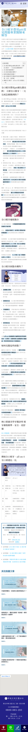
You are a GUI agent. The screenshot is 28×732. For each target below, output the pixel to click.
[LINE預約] (10, 727)
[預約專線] (17, 727)
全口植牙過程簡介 (9, 70)
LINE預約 (10, 729)
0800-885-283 (16, 539)
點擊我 (17, 542)
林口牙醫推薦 (5, 433)
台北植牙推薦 (9, 49)
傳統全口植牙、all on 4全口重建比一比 (14, 81)
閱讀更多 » (3, 594)
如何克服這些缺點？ (10, 74)
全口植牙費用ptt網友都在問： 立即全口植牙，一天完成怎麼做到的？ (14, 67)
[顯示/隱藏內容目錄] (23, 63)
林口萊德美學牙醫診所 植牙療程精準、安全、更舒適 (14, 77)
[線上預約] (24, 727)
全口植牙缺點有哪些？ (10, 72)
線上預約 (24, 729)
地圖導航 (3, 729)
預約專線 (17, 729)
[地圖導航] (3, 727)
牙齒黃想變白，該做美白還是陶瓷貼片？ (14, 591)
